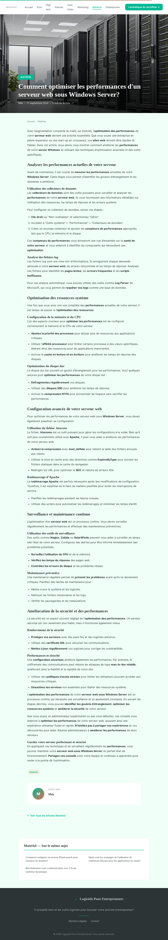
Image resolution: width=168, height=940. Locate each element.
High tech (48, 7)
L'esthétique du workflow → (144, 7)
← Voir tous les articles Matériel (46, 815)
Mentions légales (78, 921)
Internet (59, 7)
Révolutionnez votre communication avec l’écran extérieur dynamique (51, 870)
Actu (39, 7)
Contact (95, 921)
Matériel (97, 7)
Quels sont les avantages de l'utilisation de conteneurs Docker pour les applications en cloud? (114, 859)
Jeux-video (70, 7)
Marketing (83, 7)
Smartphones (112, 7)
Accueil (29, 7)
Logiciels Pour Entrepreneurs (101, 899)
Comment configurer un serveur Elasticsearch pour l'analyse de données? (52, 859)
